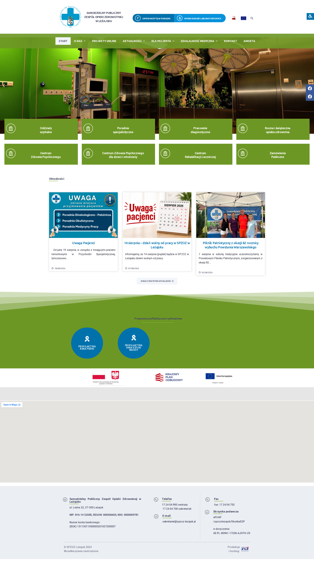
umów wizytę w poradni (156, 18)
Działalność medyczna (197, 41)
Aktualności (132, 41)
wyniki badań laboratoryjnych (202, 18)
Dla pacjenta (161, 41)
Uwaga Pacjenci (83, 243)
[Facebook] (310, 88)
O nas (78, 41)
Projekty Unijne (104, 41)
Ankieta (249, 41)
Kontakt (230, 41)
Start (63, 41)
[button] (4, 86)
